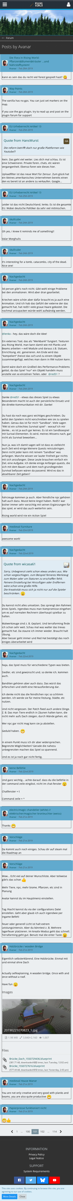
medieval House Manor (23, 1080)
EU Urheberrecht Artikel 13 (25, 126)
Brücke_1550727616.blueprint (27, 1066)
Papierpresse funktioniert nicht (27, 1108)
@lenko (6, 333)
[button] (5, 4)
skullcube (15, 219)
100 (28, 1131)
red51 (54, 374)
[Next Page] (60, 1131)
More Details (9, 1196)
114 (54, 1131)
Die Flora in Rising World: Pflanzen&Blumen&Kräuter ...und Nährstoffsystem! (29, 61)
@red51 (14, 397)
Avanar (12, 68)
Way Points (15, 88)
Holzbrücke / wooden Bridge (26, 946)
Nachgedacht (17, 276)
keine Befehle (17, 768)
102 (42, 1131)
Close (22, 1196)
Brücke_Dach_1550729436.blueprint (30, 1058)
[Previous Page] (12, 1131)
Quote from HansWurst (21, 140)
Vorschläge (15, 837)
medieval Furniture (20, 526)
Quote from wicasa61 (20, 564)
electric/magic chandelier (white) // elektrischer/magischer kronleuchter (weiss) (35, 811)
